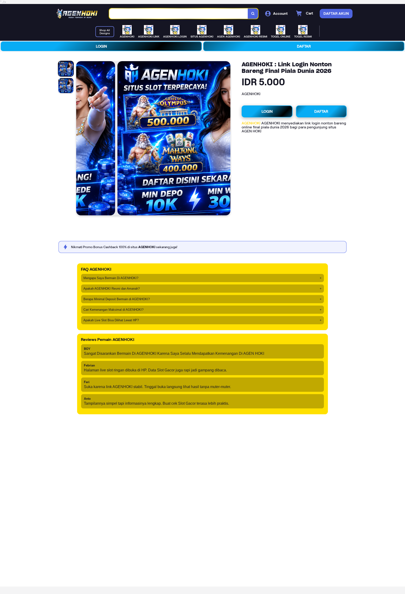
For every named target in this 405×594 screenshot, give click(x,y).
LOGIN (101, 46)
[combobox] (178, 13)
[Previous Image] (80, 139)
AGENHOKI (251, 123)
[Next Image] (226, 139)
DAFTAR (304, 46)
